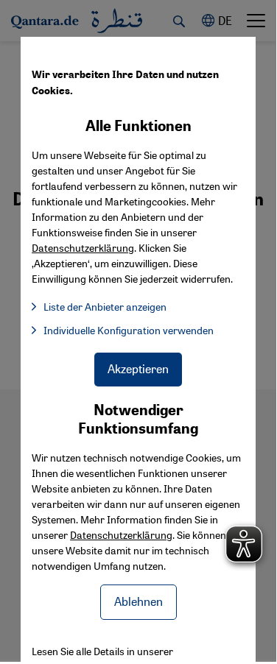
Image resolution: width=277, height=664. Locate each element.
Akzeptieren (138, 368)
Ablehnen (138, 601)
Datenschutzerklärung (121, 534)
